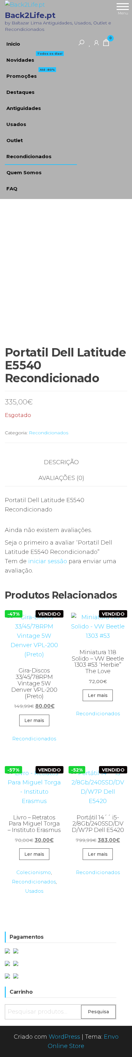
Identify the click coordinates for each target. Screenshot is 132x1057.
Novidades (34, 57)
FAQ (11, 188)
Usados (16, 124)
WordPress (64, 1036)
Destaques (20, 92)
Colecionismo (33, 872)
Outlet (14, 140)
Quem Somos (24, 172)
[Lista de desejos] (90, 42)
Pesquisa (98, 1012)
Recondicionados (29, 156)
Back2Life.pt (30, 15)
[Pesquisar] (81, 42)
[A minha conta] (96, 42)
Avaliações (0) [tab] (61, 478)
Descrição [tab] (61, 462)
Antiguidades (23, 108)
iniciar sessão (47, 561)
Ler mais (34, 720)
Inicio (13, 44)
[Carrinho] (106, 43)
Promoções (30, 73)
